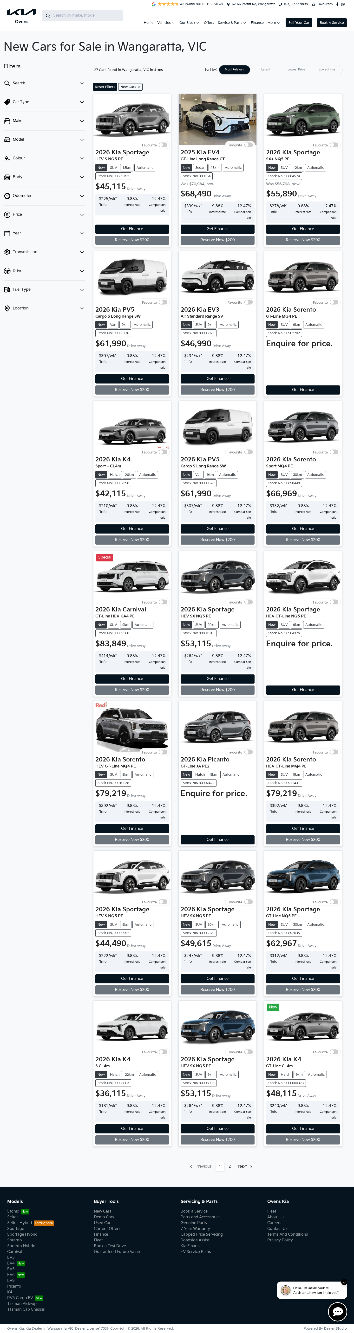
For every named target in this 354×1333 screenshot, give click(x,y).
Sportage (15, 1228)
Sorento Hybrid (21, 1246)
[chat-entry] (337, 1311)
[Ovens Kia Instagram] (344, 4)
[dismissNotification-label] (344, 1282)
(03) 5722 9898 (296, 4)
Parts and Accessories (201, 1217)
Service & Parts (230, 23)
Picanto (14, 1286)
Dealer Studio (335, 1329)
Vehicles (164, 23)
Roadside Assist (195, 1240)
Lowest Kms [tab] (327, 69)
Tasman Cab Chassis (26, 1309)
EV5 (11, 1269)
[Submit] (47, 15)
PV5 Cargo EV (20, 1298)
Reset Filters (105, 87)
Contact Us (277, 1228)
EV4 (11, 1263)
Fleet (98, 1240)
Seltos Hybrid (19, 1223)
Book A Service (332, 23)
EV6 (11, 1275)
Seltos (13, 1217)
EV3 (11, 1257)
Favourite (149, 145)
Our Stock (187, 23)
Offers (209, 23)
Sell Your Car (298, 23)
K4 (9, 1292)
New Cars (102, 1211)
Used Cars (103, 1223)
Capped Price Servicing (202, 1234)
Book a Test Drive (110, 1246)
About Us (275, 1217)
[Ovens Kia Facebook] (338, 4)
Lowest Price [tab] (296, 69)
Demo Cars (104, 1217)
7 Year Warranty (195, 1228)
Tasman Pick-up (22, 1304)
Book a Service (194, 1211)
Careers (274, 1223)
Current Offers (107, 1228)
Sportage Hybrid (22, 1234)
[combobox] (82, 15)
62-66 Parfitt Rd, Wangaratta (253, 4)
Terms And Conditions (287, 1234)
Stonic (13, 1211)
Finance (257, 23)
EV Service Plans (196, 1252)
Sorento (14, 1240)
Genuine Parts (194, 1223)
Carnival (14, 1252)
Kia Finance (191, 1246)
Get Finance (132, 229)
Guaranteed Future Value (117, 1252)
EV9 (11, 1280)
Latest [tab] (265, 69)
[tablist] (281, 69)
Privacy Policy (280, 1240)
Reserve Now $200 (132, 240)
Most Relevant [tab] (234, 69)
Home (148, 23)
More (272, 23)
